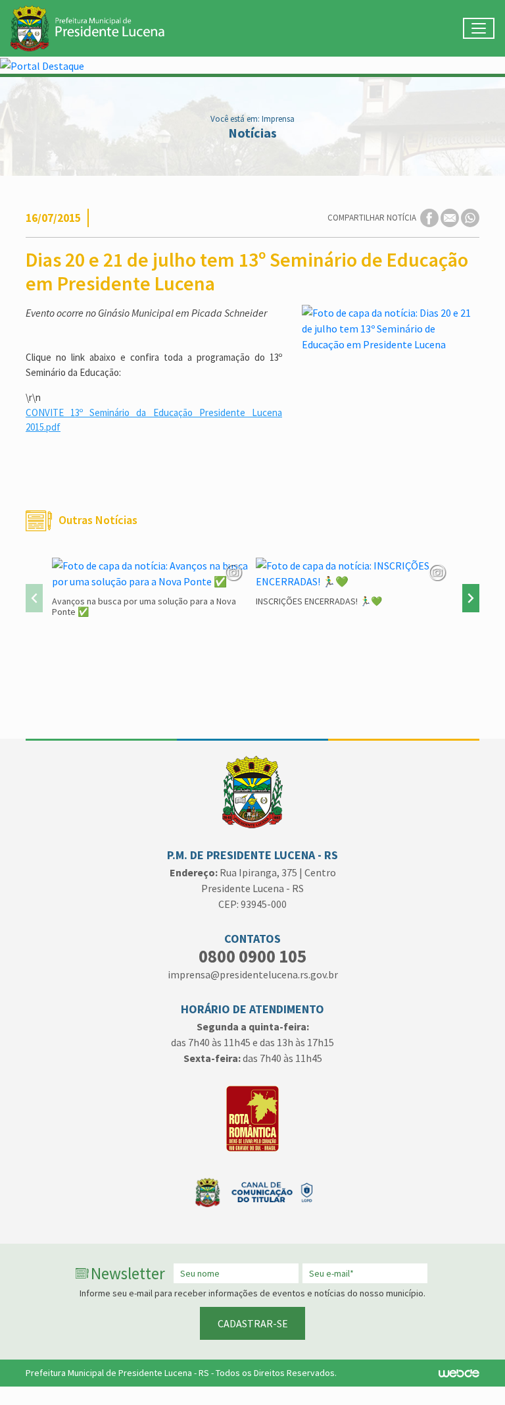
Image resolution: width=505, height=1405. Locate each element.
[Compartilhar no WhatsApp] (470, 217)
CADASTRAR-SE (253, 1323)
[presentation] (34, 598)
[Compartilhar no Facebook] (430, 217)
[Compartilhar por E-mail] (451, 217)
